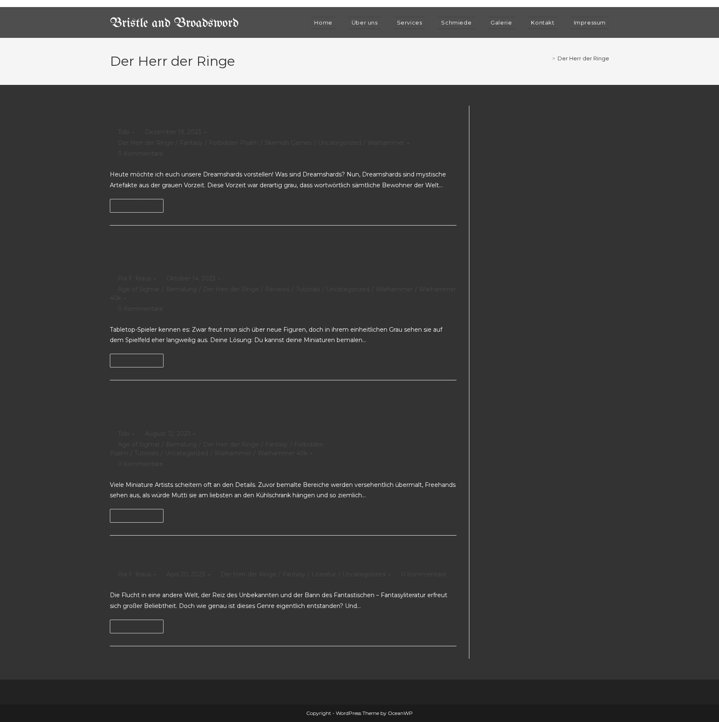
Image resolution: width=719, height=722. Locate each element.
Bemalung (181, 289)
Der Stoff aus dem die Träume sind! (207, 113)
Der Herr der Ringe (583, 58)
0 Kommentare (140, 153)
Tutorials (308, 289)
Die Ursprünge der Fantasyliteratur (206, 555)
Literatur (324, 574)
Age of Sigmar (139, 289)
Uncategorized (339, 142)
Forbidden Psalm (233, 142)
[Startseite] (547, 58)
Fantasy (191, 142)
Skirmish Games (288, 142)
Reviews (277, 289)
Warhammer (385, 142)
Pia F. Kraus (134, 278)
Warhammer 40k (282, 453)
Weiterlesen (140, 203)
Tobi (123, 132)
